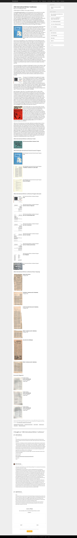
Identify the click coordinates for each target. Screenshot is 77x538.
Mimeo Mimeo (53, 38)
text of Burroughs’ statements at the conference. (24, 422)
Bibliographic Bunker (35, 1)
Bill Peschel (17, 463)
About (45, 536)
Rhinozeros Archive (58, 24)
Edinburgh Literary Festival (18, 424)
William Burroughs (22, 425)
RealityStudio (15, 1)
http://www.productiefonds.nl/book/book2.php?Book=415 (24, 456)
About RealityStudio (53, 32)
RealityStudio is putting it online (28, 119)
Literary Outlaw (24, 18)
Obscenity (15, 425)
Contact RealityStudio (54, 35)
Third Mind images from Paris (20, 12)
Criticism (58, 1)
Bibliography (44, 1)
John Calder (36, 424)
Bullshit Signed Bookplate (56, 21)
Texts (40, 1)
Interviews (49, 1)
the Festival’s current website (31, 21)
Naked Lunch (41, 424)
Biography (53, 1)
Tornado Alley (55, 26)
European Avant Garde (28, 424)
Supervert (52, 40)
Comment (29, 512)
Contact (49, 536)
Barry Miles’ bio (18, 19)
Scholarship (62, 1)
